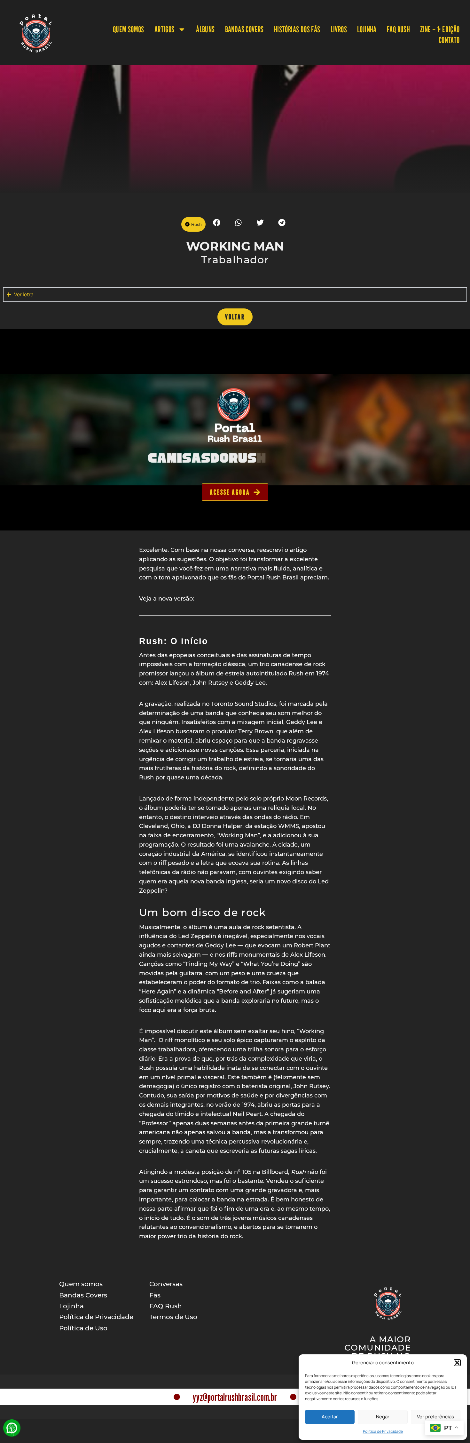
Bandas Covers (244, 29)
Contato (449, 39)
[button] (457, 1362)
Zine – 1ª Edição (439, 29)
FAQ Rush (398, 29)
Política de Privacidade (383, 1431)
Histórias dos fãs (297, 29)
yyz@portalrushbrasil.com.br (235, 1397)
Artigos (164, 29)
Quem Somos (128, 29)
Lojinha (367, 29)
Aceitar (330, 1416)
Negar (382, 1416)
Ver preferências (435, 1416)
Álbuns (205, 29)
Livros (339, 29)
